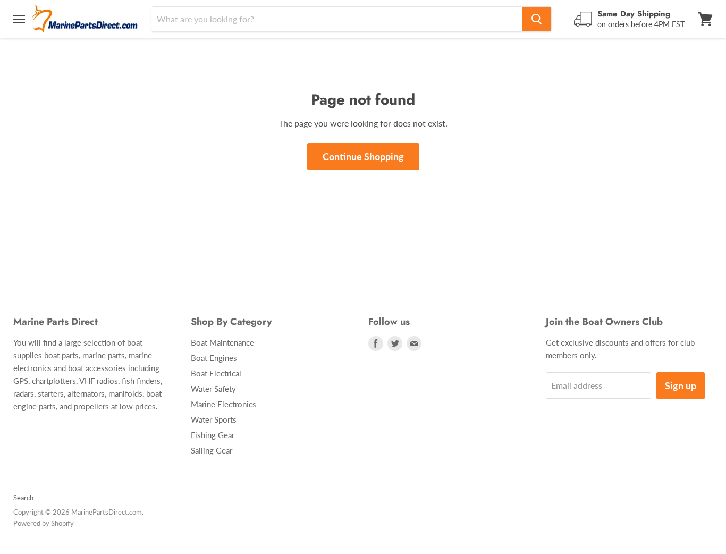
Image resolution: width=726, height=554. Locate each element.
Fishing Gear (212, 435)
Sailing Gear (211, 450)
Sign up (680, 385)
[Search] (536, 19)
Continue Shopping (363, 156)
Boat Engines (214, 358)
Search (23, 497)
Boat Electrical (216, 373)
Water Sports (214, 419)
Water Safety (213, 388)
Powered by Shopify (43, 523)
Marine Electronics (223, 404)
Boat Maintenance (222, 342)
